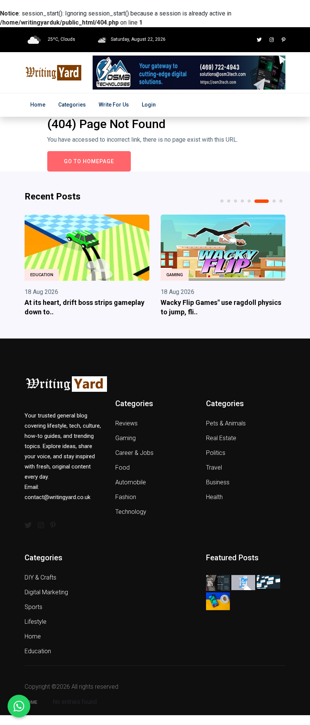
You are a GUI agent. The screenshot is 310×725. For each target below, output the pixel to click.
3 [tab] (235, 201)
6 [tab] (261, 201)
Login (149, 105)
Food (122, 467)
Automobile (130, 482)
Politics (215, 452)
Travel (214, 467)
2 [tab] (228, 201)
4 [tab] (242, 201)
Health (214, 497)
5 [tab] (249, 201)
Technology (130, 511)
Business (217, 482)
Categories (72, 105)
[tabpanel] (87, 267)
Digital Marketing (46, 592)
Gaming (174, 274)
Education (41, 274)
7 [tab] (274, 201)
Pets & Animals (226, 423)
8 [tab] (280, 201)
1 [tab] (221, 201)
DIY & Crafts (40, 577)
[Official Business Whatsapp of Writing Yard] (19, 706)
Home (37, 105)
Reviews (126, 423)
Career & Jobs (134, 452)
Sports (33, 607)
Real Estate (221, 438)
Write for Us (114, 105)
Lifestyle (35, 621)
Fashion (125, 497)
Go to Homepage (89, 161)
